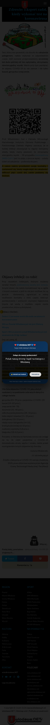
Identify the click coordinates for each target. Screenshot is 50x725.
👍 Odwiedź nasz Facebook (18, 374)
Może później (35, 374)
